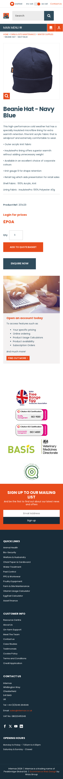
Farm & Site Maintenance (23, 34)
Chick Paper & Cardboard (17, 562)
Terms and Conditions (14, 658)
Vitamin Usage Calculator (16, 591)
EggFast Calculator (13, 595)
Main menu (11, 28)
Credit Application (12, 663)
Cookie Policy (10, 653)
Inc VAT (29, 3)
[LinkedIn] (21, 726)
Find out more (18, 358)
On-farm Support (12, 629)
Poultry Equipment (12, 581)
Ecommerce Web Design (43, 771)
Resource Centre (12, 619)
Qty (5, 235)
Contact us (9, 639)
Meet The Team (11, 634)
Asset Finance (10, 600)
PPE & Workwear (12, 576)
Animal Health (10, 547)
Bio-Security (9, 552)
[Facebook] (4, 726)
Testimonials (9, 648)
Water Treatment (12, 566)
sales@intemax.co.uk (21, 710)
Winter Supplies (45, 34)
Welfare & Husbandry (14, 557)
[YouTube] (15, 726)
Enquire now (19, 263)
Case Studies (10, 643)
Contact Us (56, 3)
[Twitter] (10, 726)
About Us (8, 624)
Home (6, 34)
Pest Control (9, 571)
